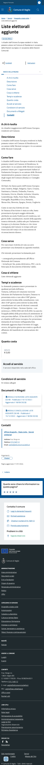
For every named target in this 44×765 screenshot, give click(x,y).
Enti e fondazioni (7, 579)
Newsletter (5, 744)
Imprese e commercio (9, 625)
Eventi (3, 660)
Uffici (3, 594)
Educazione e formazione (10, 621)
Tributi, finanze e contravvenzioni (13, 632)
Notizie (4, 644)
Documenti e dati (7, 576)
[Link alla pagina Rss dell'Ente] (6, 741)
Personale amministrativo (11, 587)
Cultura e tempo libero (9, 617)
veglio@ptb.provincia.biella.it (19, 444)
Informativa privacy (8, 708)
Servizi (10, 18)
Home (3, 18)
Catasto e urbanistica (9, 614)
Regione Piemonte (8, 3)
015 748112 (13, 681)
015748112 (15, 442)
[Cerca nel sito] (37, 10)
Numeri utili (5, 696)
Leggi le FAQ (6, 721)
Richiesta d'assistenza (9, 730)
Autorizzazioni (6, 610)
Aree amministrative (9, 572)
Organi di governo (8, 583)
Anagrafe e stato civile (21, 18)
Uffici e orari (5, 692)
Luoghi (3, 657)
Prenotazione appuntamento (12, 727)
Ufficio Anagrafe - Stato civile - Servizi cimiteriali (19, 433)
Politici (3, 590)
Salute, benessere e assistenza (12, 628)
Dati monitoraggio (8, 753)
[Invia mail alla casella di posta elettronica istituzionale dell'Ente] (17, 685)
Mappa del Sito (30, 756)
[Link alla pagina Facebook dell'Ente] (2, 741)
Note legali (5, 712)
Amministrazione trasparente (12, 719)
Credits (13, 756)
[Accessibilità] (6, 759)
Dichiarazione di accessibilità (11, 716)
